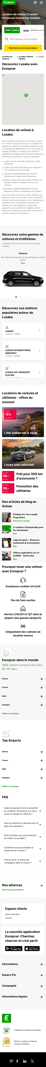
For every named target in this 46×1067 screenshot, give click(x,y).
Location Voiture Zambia (26, 57)
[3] (25, 297)
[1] (16, 297)
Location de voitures (7, 57)
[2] (20, 297)
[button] (26, 95)
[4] (30, 297)
